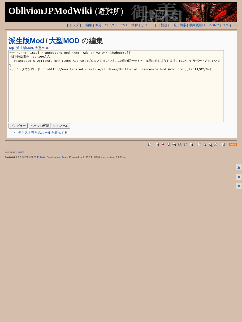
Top (11, 48)
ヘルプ (214, 25)
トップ (74, 25)
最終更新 (195, 25)
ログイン (228, 25)
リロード (147, 25)
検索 (183, 25)
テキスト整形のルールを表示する (43, 132)
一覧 (173, 25)
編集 (89, 25)
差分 (98, 25)
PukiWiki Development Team (52, 157)
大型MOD (64, 41)
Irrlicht (21, 152)
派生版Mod (26, 41)
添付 (134, 25)
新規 (164, 25)
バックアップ (114, 25)
